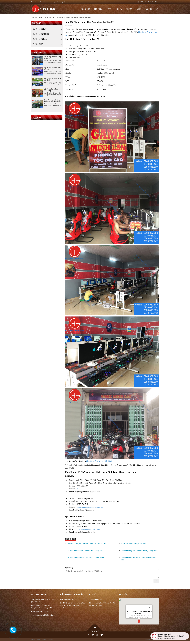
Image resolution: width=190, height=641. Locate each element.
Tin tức (129, 9)
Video (139, 9)
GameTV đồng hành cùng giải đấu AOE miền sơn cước (52, 100)
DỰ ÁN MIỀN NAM (40, 39)
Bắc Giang (60, 17)
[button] (139, 621)
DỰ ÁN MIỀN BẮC (50, 17)
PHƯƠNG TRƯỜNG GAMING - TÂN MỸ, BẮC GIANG (86, 544)
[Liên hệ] (13, 629)
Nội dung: (69, 568)
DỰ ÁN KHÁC (38, 44)
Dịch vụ (119, 9)
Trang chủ (85, 9)
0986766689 (152, 2)
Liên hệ (149, 9)
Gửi (156, 581)
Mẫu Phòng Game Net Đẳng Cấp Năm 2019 (52, 68)
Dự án (109, 9)
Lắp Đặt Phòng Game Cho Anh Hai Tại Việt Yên (84, 551)
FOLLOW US (95, 631)
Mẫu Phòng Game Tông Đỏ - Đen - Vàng (52, 90)
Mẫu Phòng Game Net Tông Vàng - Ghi (52, 57)
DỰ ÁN (41, 17)
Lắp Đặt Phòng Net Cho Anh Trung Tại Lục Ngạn (85, 557)
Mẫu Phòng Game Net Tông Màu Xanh (52, 79)
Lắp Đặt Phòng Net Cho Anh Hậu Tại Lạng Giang (139, 551)
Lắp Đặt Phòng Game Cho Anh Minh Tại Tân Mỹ (79, 17)
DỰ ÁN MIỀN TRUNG (41, 34)
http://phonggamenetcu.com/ (88, 529)
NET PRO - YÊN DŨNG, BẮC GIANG (134, 544)
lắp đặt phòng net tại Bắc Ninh (99, 461)
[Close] (149, 607)
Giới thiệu (98, 9)
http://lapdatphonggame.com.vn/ (90, 507)
